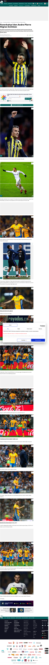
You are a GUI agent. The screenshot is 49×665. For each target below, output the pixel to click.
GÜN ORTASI (26, 627)
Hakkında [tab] (40, 328)
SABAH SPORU (26, 622)
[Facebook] (43, 623)
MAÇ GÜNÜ (25, 633)
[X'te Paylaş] (28, 35)
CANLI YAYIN (40, 3)
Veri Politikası (18, 617)
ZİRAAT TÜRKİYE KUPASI (18, 630)
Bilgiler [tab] (19, 328)
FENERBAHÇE (10, 3)
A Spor (1, 22)
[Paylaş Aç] (46, 3)
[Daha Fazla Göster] (32, 35)
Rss (5, 617)
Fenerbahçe (21, 5)
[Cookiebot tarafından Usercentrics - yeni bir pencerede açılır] (41, 326)
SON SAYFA (25, 630)
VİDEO (35, 3)
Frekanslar (13, 617)
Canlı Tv (35, 631)
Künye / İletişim (31, 617)
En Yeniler (11, 5)
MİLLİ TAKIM (35, 625)
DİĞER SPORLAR (17, 631)
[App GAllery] (29, 603)
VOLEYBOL (35, 627)
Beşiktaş (15, 5)
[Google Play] (23, 603)
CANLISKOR (5, 1)
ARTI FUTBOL (26, 634)
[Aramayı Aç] (48, 618)
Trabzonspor (33, 5)
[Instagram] (48, 623)
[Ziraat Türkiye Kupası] (45, 3)
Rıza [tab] (8, 328)
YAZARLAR (6, 628)
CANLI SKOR (6, 627)
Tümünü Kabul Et (38, 340)
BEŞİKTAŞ (5, 3)
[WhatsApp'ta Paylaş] (30, 35)
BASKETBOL (30, 3)
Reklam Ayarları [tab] (29, 328)
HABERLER (6, 625)
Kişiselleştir (23, 340)
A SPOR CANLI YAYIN (7, 622)
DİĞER (34, 628)
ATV (33, 635)
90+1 (24, 636)
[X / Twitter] (45, 623)
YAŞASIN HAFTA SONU (27, 631)
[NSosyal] (48, 625)
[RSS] (43, 628)
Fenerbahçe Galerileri (6, 22)
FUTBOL (26, 3)
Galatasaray (27, 5)
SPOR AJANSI (26, 625)
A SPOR (34, 632)
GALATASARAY (15, 3)
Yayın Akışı (8, 617)
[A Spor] (1, 2)
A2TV (34, 637)
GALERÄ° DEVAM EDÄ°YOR (18, 105)
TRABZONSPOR (21, 3)
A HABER (34, 634)
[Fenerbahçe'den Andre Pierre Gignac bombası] (16, 62)
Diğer (39, 5)
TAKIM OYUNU (26, 628)
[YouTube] (43, 625)
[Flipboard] (45, 625)
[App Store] (16, 603)
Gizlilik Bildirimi (25, 617)
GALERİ (5, 630)
